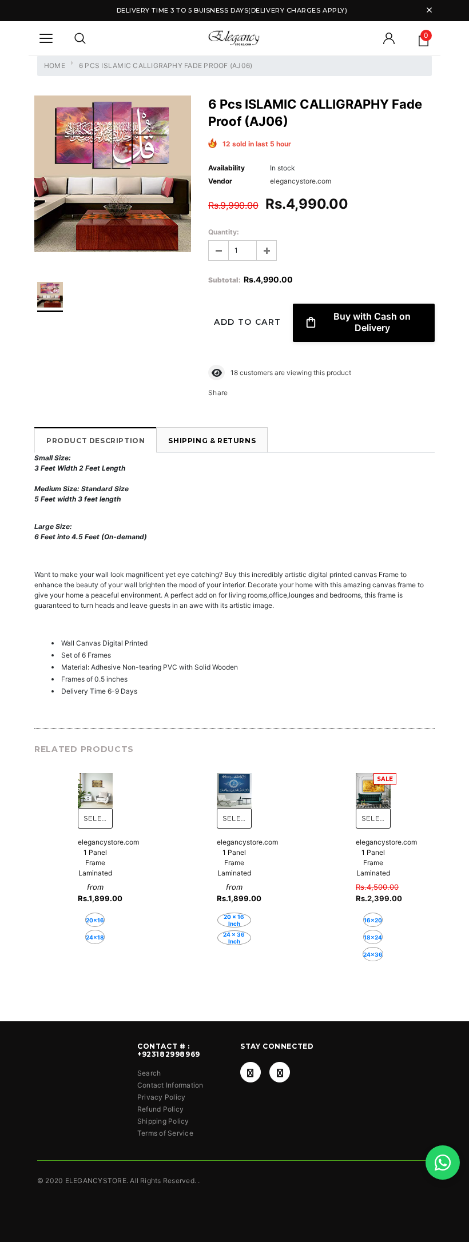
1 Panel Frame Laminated (95, 862)
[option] (112, 175)
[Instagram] (279, 1072)
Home (54, 65)
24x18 (95, 937)
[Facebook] (250, 1072)
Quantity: (223, 232)
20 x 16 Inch (234, 920)
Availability (226, 168)
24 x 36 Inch (234, 938)
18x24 (373, 937)
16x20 (373, 920)
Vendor (220, 181)
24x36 (373, 954)
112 (235, 372)
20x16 (95, 920)
